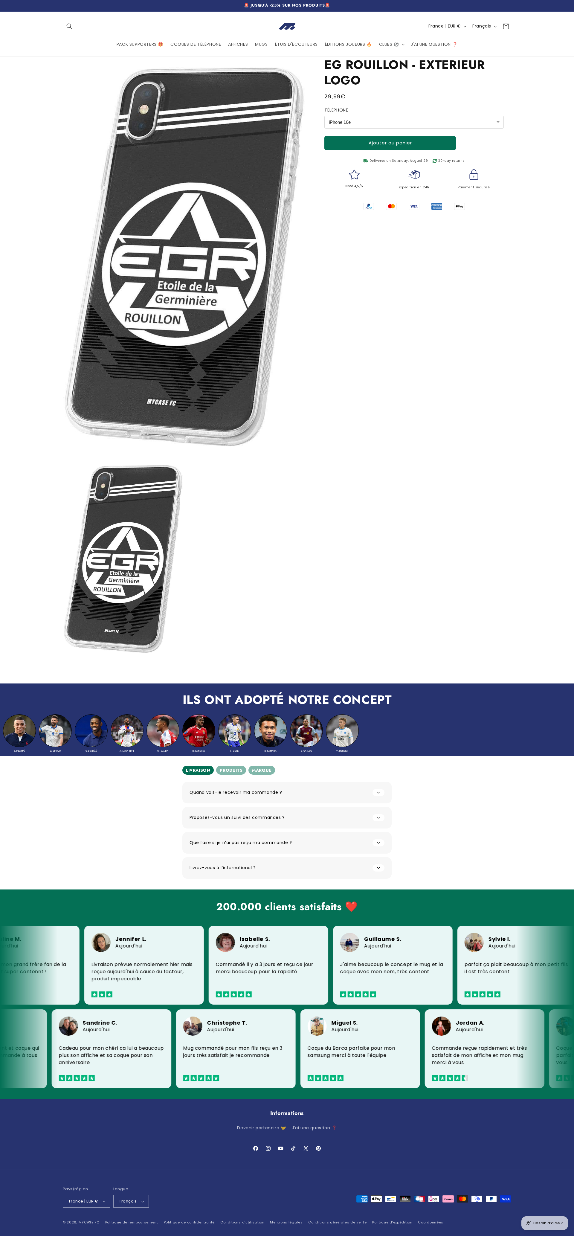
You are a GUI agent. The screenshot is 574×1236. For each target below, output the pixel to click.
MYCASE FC (89, 1222)
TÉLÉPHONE (336, 110)
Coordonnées (430, 1222)
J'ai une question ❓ (314, 1128)
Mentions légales (286, 1222)
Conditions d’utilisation (242, 1222)
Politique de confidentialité (189, 1222)
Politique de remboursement (131, 1222)
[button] (69, 26)
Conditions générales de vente (337, 1222)
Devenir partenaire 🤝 (261, 1128)
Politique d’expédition (392, 1222)
